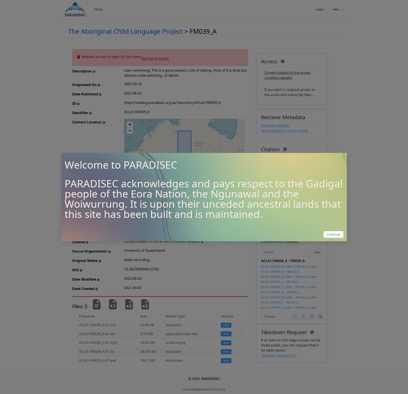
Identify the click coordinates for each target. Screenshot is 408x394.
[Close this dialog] (342, 158)
